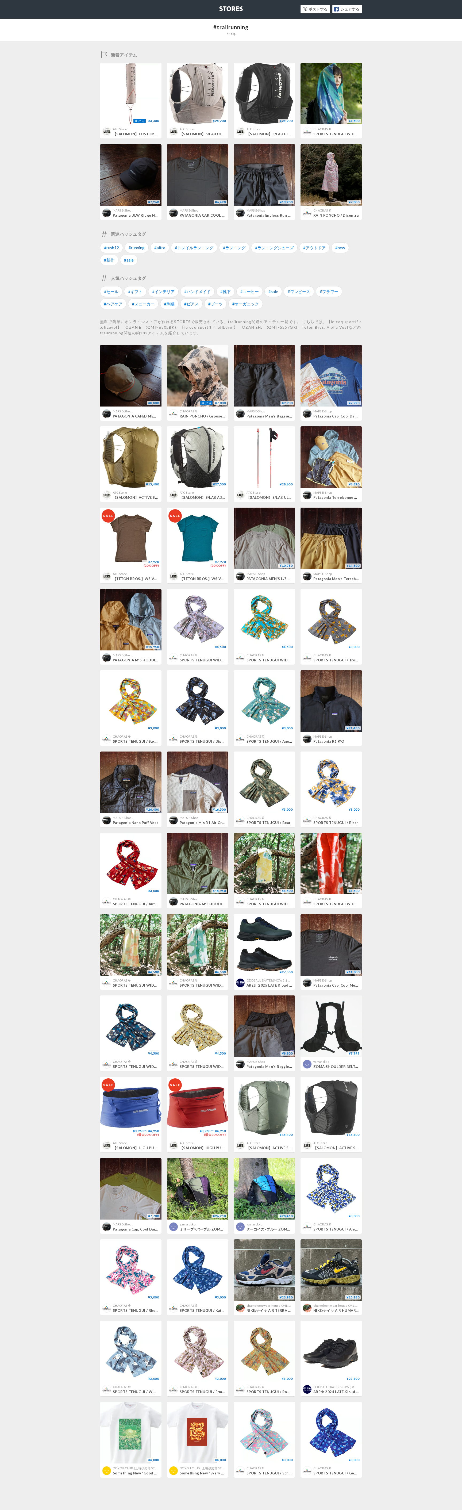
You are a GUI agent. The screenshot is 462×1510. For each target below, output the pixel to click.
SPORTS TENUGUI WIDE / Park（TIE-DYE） (284, 904)
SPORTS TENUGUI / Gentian (338, 1473)
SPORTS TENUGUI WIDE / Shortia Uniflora (150, 1066)
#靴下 (225, 291)
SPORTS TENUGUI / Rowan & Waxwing (280, 1392)
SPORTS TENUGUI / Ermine (204, 1392)
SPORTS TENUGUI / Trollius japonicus (347, 660)
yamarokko (321, 1061)
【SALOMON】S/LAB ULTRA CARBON (280, 497)
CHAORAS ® (322, 129)
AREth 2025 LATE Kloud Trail (272, 985)
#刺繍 (169, 303)
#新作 (109, 260)
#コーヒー (249, 291)
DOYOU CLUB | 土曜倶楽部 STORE (137, 1468)
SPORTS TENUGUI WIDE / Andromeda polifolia (221, 660)
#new (340, 247)
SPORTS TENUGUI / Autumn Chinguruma (149, 904)
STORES (222, 7)
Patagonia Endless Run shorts (273, 215)
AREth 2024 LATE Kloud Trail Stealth (346, 1392)
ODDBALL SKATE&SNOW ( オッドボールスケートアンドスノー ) (291, 980)
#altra (159, 247)
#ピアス (191, 303)
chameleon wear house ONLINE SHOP (274, 1305)
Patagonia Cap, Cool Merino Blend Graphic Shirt (356, 985)
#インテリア (163, 291)
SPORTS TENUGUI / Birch (336, 823)
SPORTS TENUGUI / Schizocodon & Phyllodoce (288, 1473)
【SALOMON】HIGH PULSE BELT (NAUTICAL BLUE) (157, 1148)
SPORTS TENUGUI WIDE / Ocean (342, 134)
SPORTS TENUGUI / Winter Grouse (144, 1392)
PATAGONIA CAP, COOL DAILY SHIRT (212, 215)
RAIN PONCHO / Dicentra (336, 215)
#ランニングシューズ (274, 247)
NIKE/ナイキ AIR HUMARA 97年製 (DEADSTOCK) (355, 1310)
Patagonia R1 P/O (328, 741)
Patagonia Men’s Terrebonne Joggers (346, 579)
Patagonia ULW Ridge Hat (136, 215)
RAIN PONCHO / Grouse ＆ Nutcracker (214, 416)
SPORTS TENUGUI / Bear (269, 823)
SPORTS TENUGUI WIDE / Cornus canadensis (287, 660)
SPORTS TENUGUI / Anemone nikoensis (282, 741)
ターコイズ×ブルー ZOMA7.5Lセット (277, 1229)
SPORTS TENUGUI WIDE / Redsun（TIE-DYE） (353, 904)
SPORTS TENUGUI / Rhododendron (144, 1310)
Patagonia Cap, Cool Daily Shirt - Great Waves (354, 416)
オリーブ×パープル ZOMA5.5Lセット (210, 1229)
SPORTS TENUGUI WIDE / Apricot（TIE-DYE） (153, 985)
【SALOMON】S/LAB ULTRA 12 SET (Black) (284, 134)
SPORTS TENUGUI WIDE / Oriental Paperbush (220, 1066)
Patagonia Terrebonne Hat (337, 497)
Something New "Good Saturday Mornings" (151, 1473)
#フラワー (329, 291)
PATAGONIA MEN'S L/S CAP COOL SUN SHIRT (287, 579)
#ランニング (234, 247)
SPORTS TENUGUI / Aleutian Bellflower (348, 1229)
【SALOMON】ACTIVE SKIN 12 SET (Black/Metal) (356, 1148)
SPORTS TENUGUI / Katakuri (205, 1310)
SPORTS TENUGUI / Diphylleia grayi (212, 741)
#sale (129, 260)
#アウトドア (314, 247)
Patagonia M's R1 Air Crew (203, 823)
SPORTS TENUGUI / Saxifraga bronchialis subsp (155, 741)
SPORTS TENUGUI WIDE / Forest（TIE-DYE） (219, 985)
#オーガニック (245, 303)
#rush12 (111, 247)
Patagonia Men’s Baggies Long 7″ (276, 416)
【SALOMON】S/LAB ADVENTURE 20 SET (216, 497)
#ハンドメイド (197, 291)
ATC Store (120, 129)
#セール (111, 291)
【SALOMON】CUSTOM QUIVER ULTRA (148, 134)
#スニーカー (143, 303)
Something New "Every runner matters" (215, 1473)
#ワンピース (299, 291)
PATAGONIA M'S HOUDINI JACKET (143, 660)
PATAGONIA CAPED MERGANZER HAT (146, 416)
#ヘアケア (113, 303)
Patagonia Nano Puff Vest (135, 823)
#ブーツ (215, 303)
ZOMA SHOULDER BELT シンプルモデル (348, 1066)
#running (137, 247)
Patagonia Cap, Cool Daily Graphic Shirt (148, 1229)
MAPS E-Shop (122, 210)
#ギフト (135, 291)
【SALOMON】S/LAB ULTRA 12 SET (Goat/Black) (222, 134)
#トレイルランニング (194, 247)
